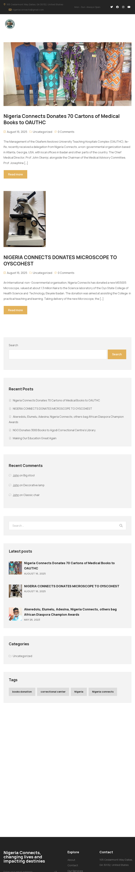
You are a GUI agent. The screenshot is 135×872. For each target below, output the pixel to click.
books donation (22, 691)
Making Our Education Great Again (34, 438)
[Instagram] (123, 7)
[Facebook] (117, 7)
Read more (15, 174)
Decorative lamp (33, 485)
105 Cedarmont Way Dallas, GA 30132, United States (35, 4)
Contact (73, 865)
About (71, 860)
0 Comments (66, 132)
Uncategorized (42, 132)
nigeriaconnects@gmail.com (28, 9)
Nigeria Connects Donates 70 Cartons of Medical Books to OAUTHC (56, 400)
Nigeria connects (103, 691)
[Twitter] (111, 7)
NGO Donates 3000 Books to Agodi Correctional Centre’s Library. (54, 430)
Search (13, 345)
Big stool (29, 475)
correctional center (53, 691)
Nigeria (78, 691)
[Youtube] (129, 7)
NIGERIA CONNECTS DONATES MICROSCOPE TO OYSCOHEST (52, 409)
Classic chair (31, 495)
